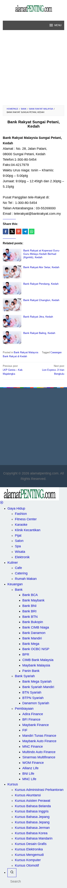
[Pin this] (18, 231)
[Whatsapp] (31, 231)
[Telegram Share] (25, 231)
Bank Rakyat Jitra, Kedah (38, 316)
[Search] (11, 872)
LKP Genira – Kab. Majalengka (13, 370)
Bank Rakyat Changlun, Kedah (41, 300)
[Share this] (5, 231)
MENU (57, 25)
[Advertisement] (33, 69)
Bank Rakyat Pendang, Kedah (41, 283)
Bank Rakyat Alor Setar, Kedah (41, 267)
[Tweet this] (12, 231)
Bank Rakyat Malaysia (26, 352)
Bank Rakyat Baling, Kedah (39, 332)
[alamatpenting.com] (33, 8)
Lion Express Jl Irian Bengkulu (53, 370)
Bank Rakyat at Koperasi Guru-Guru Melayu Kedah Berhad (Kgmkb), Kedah (41, 254)
